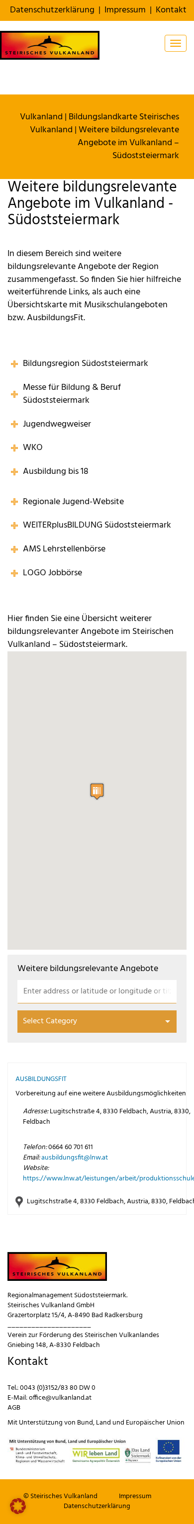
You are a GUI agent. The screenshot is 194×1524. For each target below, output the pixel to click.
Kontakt (171, 10)
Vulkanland (41, 117)
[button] (97, 791)
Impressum (125, 10)
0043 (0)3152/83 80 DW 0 (58, 1388)
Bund (85, 1423)
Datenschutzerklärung (52, 10)
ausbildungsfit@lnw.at (74, 1158)
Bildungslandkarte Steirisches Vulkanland (104, 123)
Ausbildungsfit (41, 1079)
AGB (13, 1408)
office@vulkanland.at (60, 1398)
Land (103, 1423)
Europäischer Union (155, 1423)
